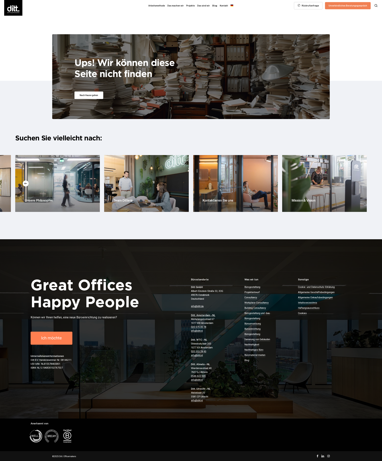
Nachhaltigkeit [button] (251, 344)
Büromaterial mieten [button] (254, 355)
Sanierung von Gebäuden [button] (257, 339)
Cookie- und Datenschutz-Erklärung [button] (316, 287)
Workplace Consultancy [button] (256, 302)
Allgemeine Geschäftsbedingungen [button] (316, 292)
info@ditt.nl (197, 330)
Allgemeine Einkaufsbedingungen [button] (315, 297)
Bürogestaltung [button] (252, 287)
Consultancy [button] (250, 297)
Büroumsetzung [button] (252, 323)
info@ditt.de (197, 306)
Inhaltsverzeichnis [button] (307, 302)
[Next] (356, 183)
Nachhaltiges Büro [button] (253, 349)
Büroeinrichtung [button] (252, 328)
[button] (88, 95)
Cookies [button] (302, 313)
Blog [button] (246, 360)
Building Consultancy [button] (255, 308)
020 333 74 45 (198, 351)
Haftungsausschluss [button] (308, 308)
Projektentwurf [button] (252, 292)
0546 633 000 (198, 376)
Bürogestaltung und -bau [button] (257, 313)
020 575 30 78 (198, 327)
